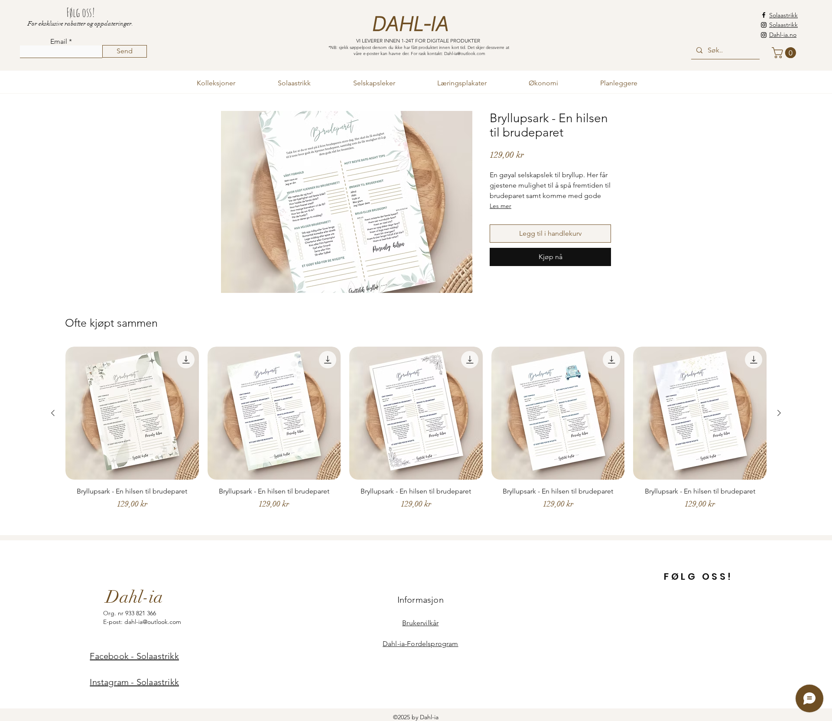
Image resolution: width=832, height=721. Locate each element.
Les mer (500, 206)
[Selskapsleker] (763, 35)
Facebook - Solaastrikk (134, 656)
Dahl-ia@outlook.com (464, 53)
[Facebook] (763, 15)
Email (58, 41)
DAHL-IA (409, 24)
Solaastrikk (783, 15)
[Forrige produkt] (53, 413)
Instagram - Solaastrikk (134, 682)
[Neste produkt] (779, 413)
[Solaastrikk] (763, 25)
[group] (416, 437)
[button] (785, 52)
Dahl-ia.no (782, 35)
